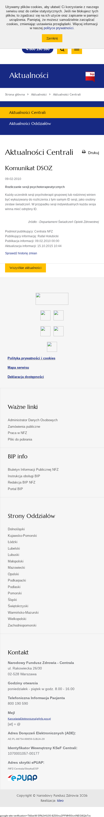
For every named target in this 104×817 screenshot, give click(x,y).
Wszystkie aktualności (25, 268)
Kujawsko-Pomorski (22, 536)
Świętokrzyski (18, 606)
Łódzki (12, 542)
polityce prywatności (58, 28)
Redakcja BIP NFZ (21, 482)
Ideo (60, 801)
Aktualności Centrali (27, 112)
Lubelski (14, 548)
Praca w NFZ (17, 433)
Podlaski (14, 587)
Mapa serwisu (18, 367)
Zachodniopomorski (22, 625)
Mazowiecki (16, 567)
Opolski (13, 574)
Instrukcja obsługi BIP (24, 476)
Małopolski (15, 561)
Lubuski (13, 555)
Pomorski (15, 593)
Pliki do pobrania (20, 439)
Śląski (12, 600)
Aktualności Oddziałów (30, 123)
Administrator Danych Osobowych (33, 420)
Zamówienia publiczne (24, 426)
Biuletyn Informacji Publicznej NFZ (33, 469)
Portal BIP (15, 489)
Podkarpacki (17, 580)
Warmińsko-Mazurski (23, 612)
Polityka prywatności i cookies (31, 358)
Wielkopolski (17, 619)
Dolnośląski (16, 529)
